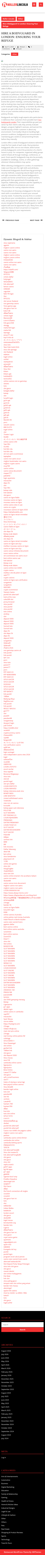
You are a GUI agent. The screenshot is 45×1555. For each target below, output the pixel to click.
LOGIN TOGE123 (10, 825)
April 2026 (5, 1365)
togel (5, 757)
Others (3, 1522)
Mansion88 (8, 318)
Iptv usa (7, 657)
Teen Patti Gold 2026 (11, 347)
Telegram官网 (9, 272)
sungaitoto (8, 582)
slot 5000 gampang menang (14, 999)
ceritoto (6, 1099)
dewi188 (7, 851)
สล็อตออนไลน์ (9, 750)
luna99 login (8, 398)
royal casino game (10, 1237)
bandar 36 (7, 905)
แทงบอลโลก (8, 759)
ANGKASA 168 (9, 990)
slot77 (6, 1079)
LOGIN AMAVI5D (10, 788)
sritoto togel (8, 316)
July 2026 (4, 1354)
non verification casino (12, 745)
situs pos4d (8, 604)
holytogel (7, 279)
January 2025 (6, 1417)
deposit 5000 (9, 619)
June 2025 (5, 1400)
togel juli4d (8, 1303)
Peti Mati (7, 1276)
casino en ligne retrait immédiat (15, 514)
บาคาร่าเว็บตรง (9, 320)
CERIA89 (7, 289)
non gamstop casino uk (12, 650)
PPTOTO (7, 274)
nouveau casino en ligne (13, 500)
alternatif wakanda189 (12, 1261)
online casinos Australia (12, 915)
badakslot (7, 1210)
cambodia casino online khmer (15, 1138)
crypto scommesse (11, 590)
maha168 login (9, 328)
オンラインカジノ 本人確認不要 (15, 439)
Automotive (5, 1480)
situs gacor (8, 1235)
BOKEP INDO (8, 793)
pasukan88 (8, 718)
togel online (8, 357)
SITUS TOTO (8, 1116)
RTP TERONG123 (10, 815)
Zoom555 (7, 936)
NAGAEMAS (8, 282)
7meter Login (9, 434)
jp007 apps (8, 1167)
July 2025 (4, 1396)
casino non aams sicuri (12, 459)
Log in (3, 1457)
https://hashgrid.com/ (12, 1024)
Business (4, 1483)
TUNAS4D (7, 801)
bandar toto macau (11, 1286)
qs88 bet (7, 747)
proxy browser (9, 602)
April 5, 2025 (9, 47)
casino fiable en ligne (11, 526)
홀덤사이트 (8, 517)
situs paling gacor (10, 1281)
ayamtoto (7, 1240)
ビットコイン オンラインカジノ (15, 524)
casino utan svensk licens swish (15, 1259)
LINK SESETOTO (9, 796)
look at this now (10, 597)
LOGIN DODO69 (10, 968)
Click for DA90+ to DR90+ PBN (15, 1293)
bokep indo (8, 490)
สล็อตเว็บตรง (8, 313)
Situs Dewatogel (10, 1043)
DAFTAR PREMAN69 (11, 822)
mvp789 (7, 466)
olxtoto (6, 383)
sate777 (7, 575)
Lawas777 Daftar (10, 1072)
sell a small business (11, 1077)
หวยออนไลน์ (8, 260)
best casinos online (11, 927)
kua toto (7, 1111)
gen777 (6, 711)
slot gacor (7, 388)
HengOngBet (8, 869)
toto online (8, 611)
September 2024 (7, 1431)
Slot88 (6, 437)
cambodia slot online (11, 1140)
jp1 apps (7, 1007)
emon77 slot (8, 335)
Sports (3, 1536)
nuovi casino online (11, 553)
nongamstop (8, 721)
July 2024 (4, 1438)
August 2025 (6, 1393)
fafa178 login (9, 294)
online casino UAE (10, 442)
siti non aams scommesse (13, 454)
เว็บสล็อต (7, 267)
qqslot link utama (10, 1291)
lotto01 (6, 1295)
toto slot (7, 1092)
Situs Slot (7, 369)
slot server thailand (11, 301)
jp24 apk (7, 400)
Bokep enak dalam (11, 534)
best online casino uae (12, 558)
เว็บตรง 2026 (8, 648)
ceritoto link (8, 839)
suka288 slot (8, 599)
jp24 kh (6, 403)
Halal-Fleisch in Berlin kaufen (14, 919)
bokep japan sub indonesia (14, 808)
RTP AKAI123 (8, 672)
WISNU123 (8, 963)
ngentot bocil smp (10, 1176)
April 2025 (5, 1407)
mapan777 (8, 473)
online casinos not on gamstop (15, 381)
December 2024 (7, 1421)
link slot (7, 1278)
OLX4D (6, 447)
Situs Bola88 (8, 1087)
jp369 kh (7, 408)
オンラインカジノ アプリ (13, 340)
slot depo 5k (8, 531)
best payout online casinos (14, 1084)
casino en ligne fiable (11, 497)
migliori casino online (12, 255)
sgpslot (6, 245)
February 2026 (6, 1372)
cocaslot (7, 1193)
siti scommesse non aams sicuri (15, 556)
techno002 (8, 379)
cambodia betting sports (13, 1143)
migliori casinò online (12, 248)
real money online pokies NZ (14, 1036)
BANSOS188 (8, 946)
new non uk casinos (11, 803)
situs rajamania (9, 243)
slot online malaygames (12, 1273)
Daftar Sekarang (10, 849)
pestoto (6, 1135)
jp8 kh (6, 417)
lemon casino (9, 286)
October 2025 (6, 1386)
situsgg (6, 325)
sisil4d (6, 359)
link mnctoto (8, 847)
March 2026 (5, 1368)
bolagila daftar (9, 391)
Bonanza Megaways (11, 774)
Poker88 (7, 835)
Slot (5, 296)
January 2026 (6, 1375)
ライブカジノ (8, 519)
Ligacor (6, 1227)
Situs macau (8, 1058)
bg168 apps (8, 1169)
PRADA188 (8, 992)
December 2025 (7, 1379)
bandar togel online (11, 1089)
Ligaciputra (8, 1004)
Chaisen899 (8, 735)
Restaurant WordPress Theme (16, 1552)
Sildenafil (7, 643)
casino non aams (10, 250)
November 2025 (7, 1382)
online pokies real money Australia (17, 917)
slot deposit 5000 (10, 1055)
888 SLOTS (8, 427)
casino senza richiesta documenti (16, 551)
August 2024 (6, 1435)
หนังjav (6, 837)
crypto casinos (9, 577)
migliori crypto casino (12, 463)
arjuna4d (7, 364)
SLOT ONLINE (9, 970)
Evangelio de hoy (10, 1249)
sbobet (6, 1123)
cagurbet (7, 291)
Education (5, 1490)
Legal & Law (5, 1511)
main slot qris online (11, 1031)
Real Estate (5, 1529)
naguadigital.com (10, 1242)
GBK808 (7, 1247)
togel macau (8, 1220)
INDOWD (7, 587)
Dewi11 (6, 939)
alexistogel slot (9, 1181)
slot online (7, 1045)
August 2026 (6, 1351)
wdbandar (7, 1206)
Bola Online (8, 1070)
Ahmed (22, 47)
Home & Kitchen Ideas (9, 1504)
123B (6, 861)
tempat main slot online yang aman (17, 1283)
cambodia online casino (12, 1063)
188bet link (8, 1050)
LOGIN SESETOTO (10, 786)
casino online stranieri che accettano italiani (20, 876)
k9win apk (7, 374)
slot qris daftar (9, 784)
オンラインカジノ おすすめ (14, 742)
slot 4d (6, 1096)
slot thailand (8, 352)
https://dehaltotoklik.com (13, 512)
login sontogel (9, 752)
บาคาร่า (6, 1118)
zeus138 (7, 1060)
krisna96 (7, 805)
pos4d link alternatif (11, 594)
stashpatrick (8, 362)
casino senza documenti (13, 471)
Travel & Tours (6, 1543)
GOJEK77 (7, 1184)
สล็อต (6, 1109)
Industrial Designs (8, 1508)
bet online (7, 854)
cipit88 (6, 738)
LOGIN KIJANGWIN (11, 818)
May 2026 (5, 1361)
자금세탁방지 (8, 871)
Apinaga (7, 332)
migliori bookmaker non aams (15, 461)
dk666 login (8, 1009)
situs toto (7, 345)
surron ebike (8, 1021)
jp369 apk (7, 405)
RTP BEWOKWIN (10, 674)
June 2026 (5, 1358)
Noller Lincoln (8, 19)
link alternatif (9, 284)
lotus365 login (9, 910)
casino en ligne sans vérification (15, 580)
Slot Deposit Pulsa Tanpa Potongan (17, 1264)
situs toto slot (9, 873)
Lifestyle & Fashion (8, 1515)
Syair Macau (8, 1019)
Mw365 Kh (8, 420)
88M (5, 842)
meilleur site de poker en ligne (15, 573)
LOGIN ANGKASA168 (12, 890)
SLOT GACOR (9, 827)
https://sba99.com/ (11, 269)
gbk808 (6, 1174)
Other (20, 19)
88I (5, 844)
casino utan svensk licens (13, 922)
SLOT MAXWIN (9, 813)
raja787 (6, 1014)
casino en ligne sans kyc (13, 544)
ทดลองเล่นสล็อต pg (10, 1121)
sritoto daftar (8, 277)
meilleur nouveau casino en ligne (16, 546)
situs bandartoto (10, 856)
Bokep (6, 1002)
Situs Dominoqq (10, 522)
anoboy (6, 614)
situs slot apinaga (10, 349)
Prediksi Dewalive (10, 1179)
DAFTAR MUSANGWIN (12, 830)
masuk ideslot (9, 1271)
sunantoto (7, 932)
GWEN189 (7, 764)
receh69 (7, 730)
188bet (6, 696)
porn (5, 422)
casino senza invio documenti (15, 883)
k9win (6, 371)
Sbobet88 (7, 881)
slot (5, 396)
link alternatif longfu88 (12, 1155)
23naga (6, 902)
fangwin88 (8, 740)
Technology (5, 1539)
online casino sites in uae (13, 505)
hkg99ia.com (8, 701)
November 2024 (7, 1424)
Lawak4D (7, 1101)
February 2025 (6, 1414)
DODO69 (7, 684)
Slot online (8, 944)
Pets (2, 1525)
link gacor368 (9, 323)
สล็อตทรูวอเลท (9, 536)
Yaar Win (7, 444)
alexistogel (8, 1288)
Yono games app (10, 306)
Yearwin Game (9, 592)
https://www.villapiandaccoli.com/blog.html (20, 895)
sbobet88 (7, 1218)
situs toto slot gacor (11, 1266)
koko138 (7, 311)
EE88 (5, 912)
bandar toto (8, 1225)
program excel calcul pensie (14, 1257)
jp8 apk (6, 415)
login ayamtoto (9, 478)
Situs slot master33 (11, 1152)
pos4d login (8, 1254)
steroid (6, 779)
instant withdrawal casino (13, 798)
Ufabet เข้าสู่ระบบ (10, 1029)
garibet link (8, 1048)
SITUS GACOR (9, 679)
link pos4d (7, 653)
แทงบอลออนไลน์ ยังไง (11, 342)
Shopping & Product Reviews (12, 1532)
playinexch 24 (9, 859)
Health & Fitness (7, 1501)
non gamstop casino (11, 303)
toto (5, 386)
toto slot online (9, 1113)
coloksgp (7, 1038)
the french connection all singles (16, 1191)
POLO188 (7, 810)
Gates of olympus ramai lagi (14, 1082)
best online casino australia (14, 929)
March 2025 (5, 1410)
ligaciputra (7, 1065)
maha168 (7, 330)
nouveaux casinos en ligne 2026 (16, 510)
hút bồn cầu (8, 449)
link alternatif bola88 (11, 1150)
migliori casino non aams (13, 885)
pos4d (6, 1252)
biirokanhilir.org (10, 1223)
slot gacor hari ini (10, 308)
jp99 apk (7, 410)
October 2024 (6, 1428)
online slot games (10, 864)
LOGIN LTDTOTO (10, 767)
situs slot (7, 866)
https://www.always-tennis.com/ (16, 893)
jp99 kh (6, 413)
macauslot (7, 480)
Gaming (4, 1497)
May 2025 (5, 1403)
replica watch (9, 1164)
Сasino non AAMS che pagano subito (17, 1130)
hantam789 (8, 1106)
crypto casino (9, 570)
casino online (9, 468)
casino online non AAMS (13, 568)
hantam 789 (8, 1104)
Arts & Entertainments (9, 1476)
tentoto (6, 997)
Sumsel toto (8, 626)
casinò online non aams (12, 262)
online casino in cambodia (13, 1012)
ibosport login (9, 723)
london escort (9, 1213)
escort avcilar (9, 769)
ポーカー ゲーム (10, 529)
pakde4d (7, 476)
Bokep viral (8, 563)
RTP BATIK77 (8, 691)
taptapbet (7, 456)
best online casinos (11, 934)
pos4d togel (8, 781)
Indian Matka (8, 1208)
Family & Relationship (9, 1494)
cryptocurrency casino (12, 733)
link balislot (8, 493)
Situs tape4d (8, 771)
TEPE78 (6, 1147)
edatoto (6, 354)
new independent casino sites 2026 (17, 754)
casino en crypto (10, 507)
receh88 (7, 762)
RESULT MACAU (10, 708)
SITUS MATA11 (9, 1041)
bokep (6, 393)
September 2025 (7, 1389)
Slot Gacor (7, 1186)
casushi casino (9, 425)
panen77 (7, 665)
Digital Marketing (7, 1487)
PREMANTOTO (9, 1145)
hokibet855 (8, 376)
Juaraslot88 (8, 995)
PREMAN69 (8, 820)
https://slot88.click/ (11, 728)
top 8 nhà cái (8, 337)
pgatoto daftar (9, 924)
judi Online (8, 725)
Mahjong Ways (9, 699)
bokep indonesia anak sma (14, 791)
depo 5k (7, 483)
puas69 (6, 716)
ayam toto (7, 1244)
